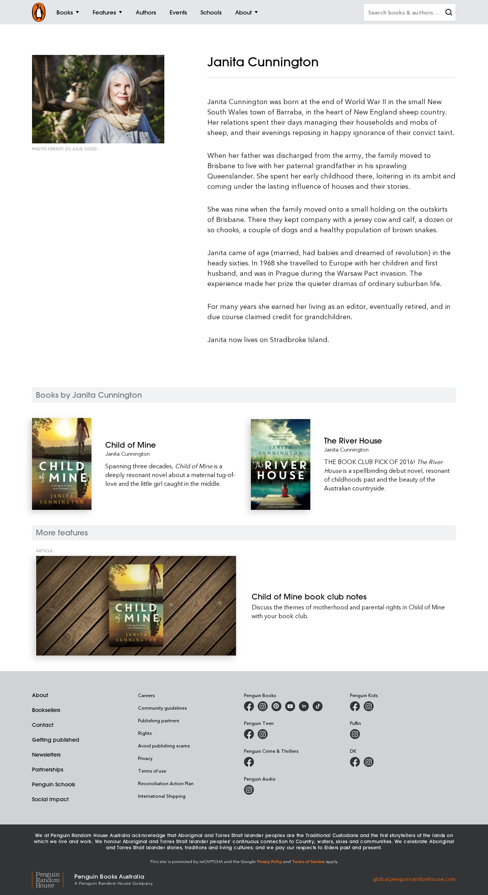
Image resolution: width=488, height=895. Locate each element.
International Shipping (162, 795)
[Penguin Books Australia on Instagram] (263, 706)
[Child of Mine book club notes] (136, 606)
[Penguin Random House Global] (53, 878)
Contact (42, 724)
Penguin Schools (53, 784)
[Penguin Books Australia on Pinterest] (276, 706)
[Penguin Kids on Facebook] (355, 706)
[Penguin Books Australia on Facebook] (249, 706)
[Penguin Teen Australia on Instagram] (263, 734)
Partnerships (47, 769)
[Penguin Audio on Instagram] (249, 790)
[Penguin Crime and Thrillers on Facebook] (249, 762)
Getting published (55, 739)
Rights (145, 732)
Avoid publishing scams (164, 745)
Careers (146, 695)
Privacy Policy (269, 861)
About (40, 695)
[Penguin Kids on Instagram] (369, 706)
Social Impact (50, 799)
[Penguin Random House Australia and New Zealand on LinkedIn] (304, 706)
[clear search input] (448, 13)
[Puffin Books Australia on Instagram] (355, 734)
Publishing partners (158, 720)
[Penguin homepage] (39, 12)
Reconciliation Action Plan (166, 783)
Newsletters (46, 754)
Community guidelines (162, 707)
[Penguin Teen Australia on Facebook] (249, 734)
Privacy (145, 758)
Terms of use (152, 770)
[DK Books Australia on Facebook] (355, 762)
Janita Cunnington (127, 454)
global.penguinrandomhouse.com (414, 879)
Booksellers (46, 710)
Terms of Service (308, 861)
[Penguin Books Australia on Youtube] (290, 706)
